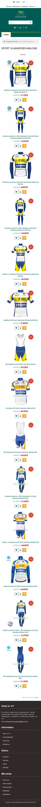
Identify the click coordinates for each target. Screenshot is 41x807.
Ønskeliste (6, 791)
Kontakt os (6, 744)
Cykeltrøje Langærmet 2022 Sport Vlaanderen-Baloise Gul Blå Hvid (20, 183)
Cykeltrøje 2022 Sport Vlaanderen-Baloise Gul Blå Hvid (20, 320)
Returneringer (7, 787)
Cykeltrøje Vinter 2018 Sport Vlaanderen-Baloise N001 (20, 586)
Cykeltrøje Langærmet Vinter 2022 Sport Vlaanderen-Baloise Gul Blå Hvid (20, 91)
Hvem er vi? (6, 733)
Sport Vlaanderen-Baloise (26, 41)
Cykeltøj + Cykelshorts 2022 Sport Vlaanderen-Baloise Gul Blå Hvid (20, 275)
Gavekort (6, 757)
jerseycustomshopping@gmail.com (17, 722)
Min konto (8, 6)
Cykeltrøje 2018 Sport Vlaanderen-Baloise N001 (20, 408)
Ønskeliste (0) (16, 6)
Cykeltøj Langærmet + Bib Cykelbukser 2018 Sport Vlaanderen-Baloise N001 (20, 497)
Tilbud (5, 764)
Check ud (32, 6)
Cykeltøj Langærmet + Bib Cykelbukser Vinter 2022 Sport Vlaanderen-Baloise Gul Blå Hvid (20, 137)
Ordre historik (7, 783)
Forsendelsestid (8, 737)
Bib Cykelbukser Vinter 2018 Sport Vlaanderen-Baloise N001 (20, 677)
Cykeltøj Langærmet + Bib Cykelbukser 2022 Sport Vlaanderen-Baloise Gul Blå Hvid (20, 229)
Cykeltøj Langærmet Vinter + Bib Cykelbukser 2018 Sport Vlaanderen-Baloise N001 (20, 631)
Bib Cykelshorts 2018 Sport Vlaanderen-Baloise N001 (20, 452)
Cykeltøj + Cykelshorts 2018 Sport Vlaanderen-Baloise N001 (20, 542)
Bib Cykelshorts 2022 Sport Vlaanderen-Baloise (20, 364)
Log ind (17, 2)
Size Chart (6, 741)
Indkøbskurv (25, 6)
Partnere (5, 760)
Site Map (5, 767)
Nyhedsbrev (6, 794)
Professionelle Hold (12, 41)
